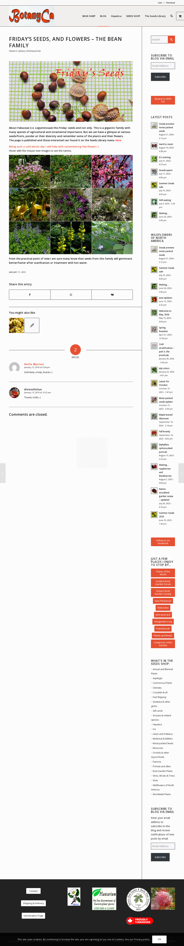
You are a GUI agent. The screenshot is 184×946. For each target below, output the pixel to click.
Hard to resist (166, 144)
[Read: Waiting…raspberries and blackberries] (154, 466)
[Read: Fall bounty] (154, 433)
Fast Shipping (159, 697)
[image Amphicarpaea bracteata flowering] (112, 237)
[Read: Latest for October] (154, 383)
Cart (160, 2)
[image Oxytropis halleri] (71, 204)
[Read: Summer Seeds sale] (154, 185)
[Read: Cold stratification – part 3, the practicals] (154, 346)
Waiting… (164, 213)
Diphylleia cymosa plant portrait (166, 448)
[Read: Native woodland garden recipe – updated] (154, 490)
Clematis (157, 687)
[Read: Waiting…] (154, 215)
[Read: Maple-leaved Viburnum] (154, 416)
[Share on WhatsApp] (70, 295)
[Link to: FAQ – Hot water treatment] (31, 325)
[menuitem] (160, 3)
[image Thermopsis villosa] (71, 237)
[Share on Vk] (112, 295)
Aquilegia (157, 678)
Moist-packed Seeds (163, 743)
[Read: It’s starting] (154, 159)
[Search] (171, 16)
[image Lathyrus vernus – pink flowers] (29, 171)
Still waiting (165, 200)
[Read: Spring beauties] (154, 329)
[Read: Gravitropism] (154, 172)
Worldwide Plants (162, 794)
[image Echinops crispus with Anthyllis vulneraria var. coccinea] (71, 171)
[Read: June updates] (154, 299)
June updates (165, 297)
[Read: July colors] (154, 370)
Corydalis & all (160, 692)
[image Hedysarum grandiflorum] (112, 204)
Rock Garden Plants (162, 771)
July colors (164, 368)
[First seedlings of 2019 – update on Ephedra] (181, 473)
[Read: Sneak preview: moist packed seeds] (154, 125)
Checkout (170, 2)
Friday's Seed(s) (17, 51)
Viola (155, 780)
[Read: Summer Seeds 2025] (154, 514)
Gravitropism (165, 170)
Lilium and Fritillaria (162, 734)
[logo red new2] (31, 16)
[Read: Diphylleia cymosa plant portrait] (154, 446)
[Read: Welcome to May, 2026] (154, 312)
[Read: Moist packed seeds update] (154, 400)
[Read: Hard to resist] (154, 146)
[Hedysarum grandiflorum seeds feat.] (71, 91)
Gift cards (158, 710)
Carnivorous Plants (162, 682)
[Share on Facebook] (29, 295)
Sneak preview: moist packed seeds (166, 127)
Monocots (158, 748)
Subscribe (160, 76)
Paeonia (157, 761)
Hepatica (157, 724)
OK (159, 939)
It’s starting (165, 157)
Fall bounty (164, 431)
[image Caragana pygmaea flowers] (29, 204)
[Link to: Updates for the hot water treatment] (16, 325)
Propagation (33, 51)
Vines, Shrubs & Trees (164, 775)
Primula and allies (162, 766)
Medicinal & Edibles (162, 738)
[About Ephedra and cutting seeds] (3, 473)
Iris (154, 729)
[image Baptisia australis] (29, 237)
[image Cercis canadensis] (112, 171)
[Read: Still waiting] (154, 202)
